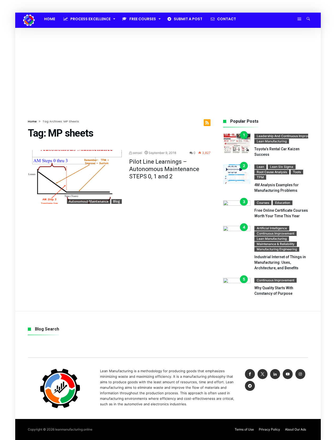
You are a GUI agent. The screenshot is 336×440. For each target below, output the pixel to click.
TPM (260, 177)
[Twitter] (262, 374)
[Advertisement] (168, 67)
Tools (297, 172)
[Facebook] (250, 374)
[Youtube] (288, 374)
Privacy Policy (269, 429)
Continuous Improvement (275, 233)
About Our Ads (295, 429)
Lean (260, 167)
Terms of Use (244, 429)
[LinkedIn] (275, 374)
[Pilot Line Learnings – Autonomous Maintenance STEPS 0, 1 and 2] (75, 177)
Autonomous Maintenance (88, 201)
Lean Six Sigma (281, 167)
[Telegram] (250, 386)
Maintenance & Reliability (276, 244)
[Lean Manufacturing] (29, 14)
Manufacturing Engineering (277, 249)
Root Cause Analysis (272, 172)
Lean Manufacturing (272, 141)
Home (32, 121)
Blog (116, 201)
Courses (263, 203)
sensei (137, 153)
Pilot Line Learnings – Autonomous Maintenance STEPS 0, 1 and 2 (164, 169)
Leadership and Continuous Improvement (288, 136)
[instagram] (300, 374)
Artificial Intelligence (272, 228)
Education (282, 203)
